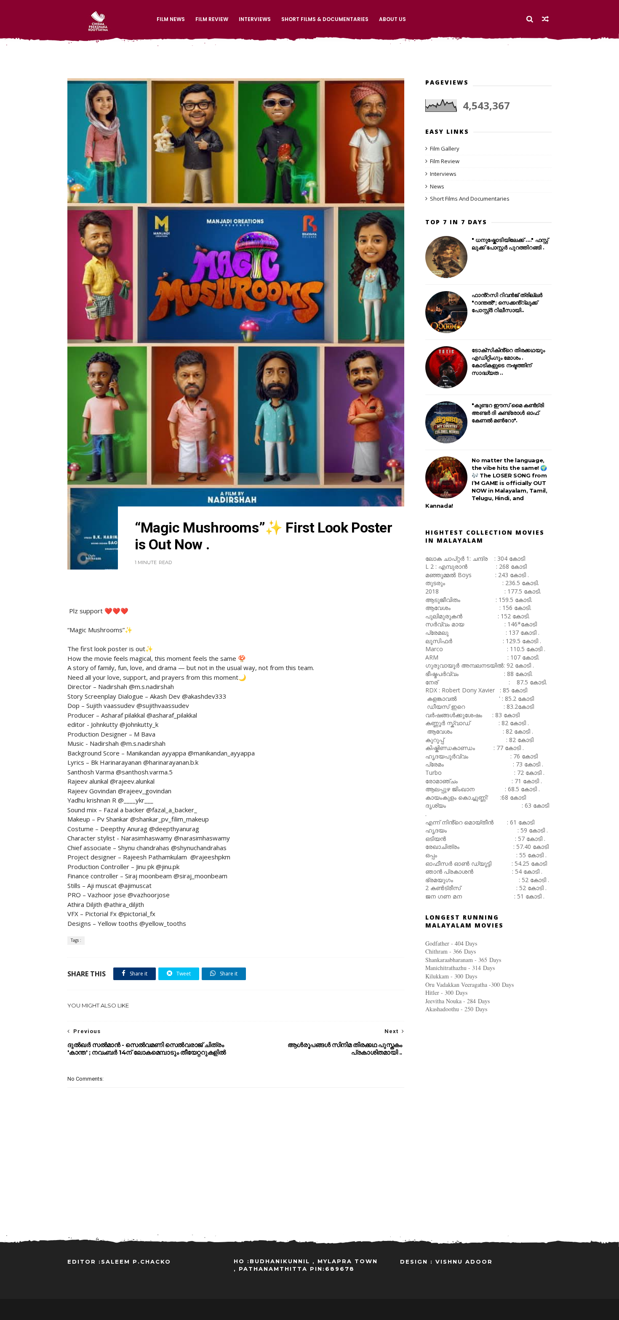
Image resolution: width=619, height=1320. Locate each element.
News (437, 186)
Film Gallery (444, 148)
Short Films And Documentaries (470, 198)
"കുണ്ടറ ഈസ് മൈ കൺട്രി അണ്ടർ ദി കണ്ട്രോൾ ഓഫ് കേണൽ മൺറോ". (508, 413)
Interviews (255, 19)
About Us (392, 19)
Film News (171, 19)
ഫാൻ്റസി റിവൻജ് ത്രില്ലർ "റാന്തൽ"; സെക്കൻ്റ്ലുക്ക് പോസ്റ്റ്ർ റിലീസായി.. (507, 302)
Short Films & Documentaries (324, 19)
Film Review (211, 19)
